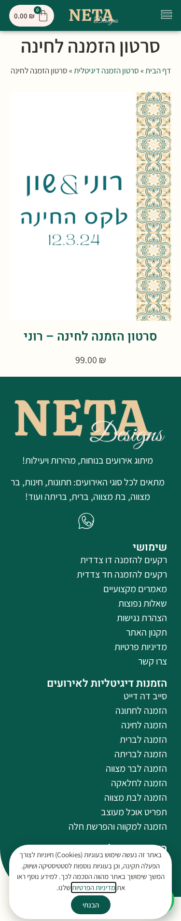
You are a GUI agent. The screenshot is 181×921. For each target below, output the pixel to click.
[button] (167, 16)
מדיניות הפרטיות (93, 887)
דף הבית (158, 70)
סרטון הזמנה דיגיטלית (106, 70)
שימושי (150, 547)
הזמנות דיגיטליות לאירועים (107, 683)
